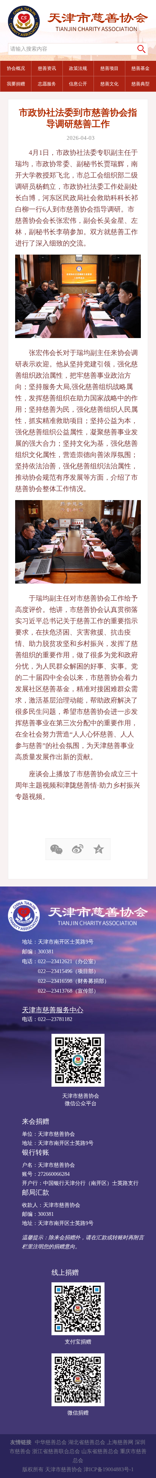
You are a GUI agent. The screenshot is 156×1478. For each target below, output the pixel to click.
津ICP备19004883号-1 (109, 1469)
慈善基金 (140, 68)
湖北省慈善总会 (86, 1442)
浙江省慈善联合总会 (56, 1451)
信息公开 (78, 83)
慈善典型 (140, 83)
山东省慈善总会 (100, 1451)
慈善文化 (109, 83)
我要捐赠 (16, 83)
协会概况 (16, 68)
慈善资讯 (47, 68)
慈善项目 (109, 68)
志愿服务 (47, 83)
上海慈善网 (120, 1442)
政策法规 (78, 68)
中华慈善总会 (51, 1442)
